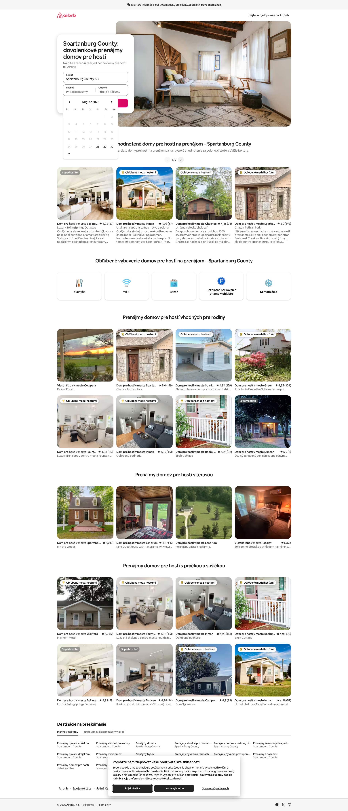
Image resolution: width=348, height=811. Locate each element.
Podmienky (104, 804)
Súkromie (88, 804)
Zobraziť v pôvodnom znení (204, 4)
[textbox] (79, 92)
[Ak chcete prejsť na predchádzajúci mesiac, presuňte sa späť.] (70, 102)
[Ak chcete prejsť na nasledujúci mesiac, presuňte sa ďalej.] (112, 102)
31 (69, 154)
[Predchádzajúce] (167, 160)
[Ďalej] (181, 160)
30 (111, 146)
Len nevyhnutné (174, 788)
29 (104, 146)
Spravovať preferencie (215, 788)
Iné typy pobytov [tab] (67, 731)
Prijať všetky (132, 788)
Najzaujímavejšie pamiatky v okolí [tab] (104, 731)
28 (97, 146)
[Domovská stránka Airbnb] (66, 15)
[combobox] (95, 79)
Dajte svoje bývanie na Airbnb (268, 15)
